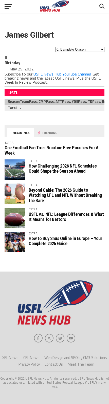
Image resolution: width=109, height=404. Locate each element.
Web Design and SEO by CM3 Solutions (75, 358)
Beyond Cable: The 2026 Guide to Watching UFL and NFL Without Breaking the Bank (65, 195)
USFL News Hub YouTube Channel (62, 74)
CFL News (31, 358)
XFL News (10, 358)
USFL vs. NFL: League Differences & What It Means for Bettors (66, 217)
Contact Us (54, 364)
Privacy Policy (29, 364)
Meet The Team (81, 364)
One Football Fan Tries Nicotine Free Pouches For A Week (52, 150)
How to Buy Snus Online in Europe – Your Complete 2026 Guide (65, 241)
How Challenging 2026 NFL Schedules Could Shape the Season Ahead (63, 168)
